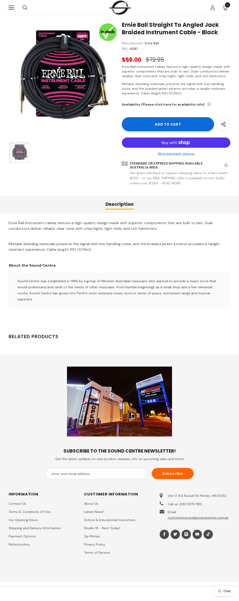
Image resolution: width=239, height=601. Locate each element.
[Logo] (120, 7)
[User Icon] (212, 7)
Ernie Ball (152, 43)
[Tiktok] (208, 534)
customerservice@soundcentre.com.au (198, 517)
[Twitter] (175, 534)
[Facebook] (164, 534)
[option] (63, 77)
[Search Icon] (30, 7)
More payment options (176, 153)
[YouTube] (197, 534)
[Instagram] (186, 534)
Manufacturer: (133, 43)
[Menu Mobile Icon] (11, 7)
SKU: (125, 49)
